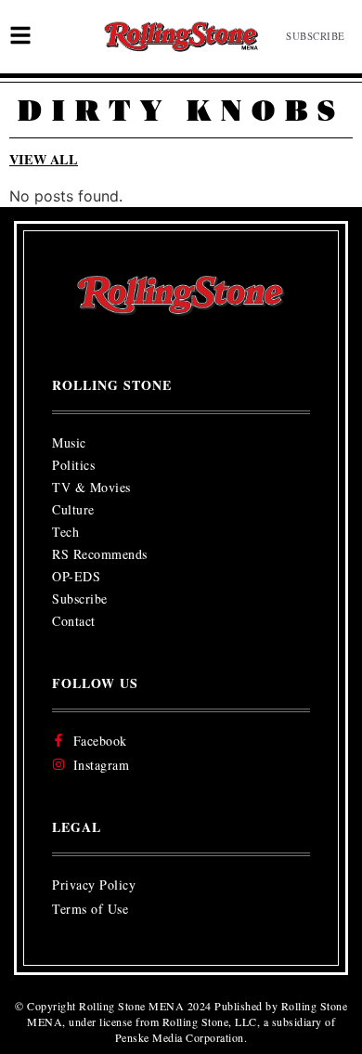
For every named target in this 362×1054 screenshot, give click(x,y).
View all (43, 159)
